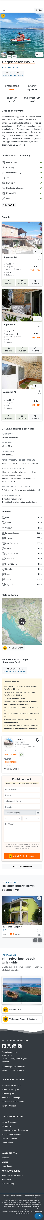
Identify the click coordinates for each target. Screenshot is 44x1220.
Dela (39, 10)
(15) (38, 318)
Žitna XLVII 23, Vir (10, 67)
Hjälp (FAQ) (7, 1166)
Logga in (7, 1180)
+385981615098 (10, 755)
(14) (38, 386)
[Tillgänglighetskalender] (39, 935)
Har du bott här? (13, 74)
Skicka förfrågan (23, 856)
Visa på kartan (15, 648)
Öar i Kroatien (7, 1143)
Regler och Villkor (9, 1070)
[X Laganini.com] (20, 1046)
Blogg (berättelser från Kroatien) (15, 1130)
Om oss (5, 1162)
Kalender (22, 283)
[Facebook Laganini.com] (4, 1046)
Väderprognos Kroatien (11, 1085)
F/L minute (35, 283)
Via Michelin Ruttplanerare (13, 1102)
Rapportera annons (23, 866)
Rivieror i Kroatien (9, 1139)
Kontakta (5, 1158)
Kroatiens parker (8, 1094)
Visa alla (8, 205)
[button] (22, 621)
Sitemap (21, 1070)
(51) (40, 54)
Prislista (8, 283)
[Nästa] (37, 910)
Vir (3, 10)
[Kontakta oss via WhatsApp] (21, 754)
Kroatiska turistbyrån (10, 1090)
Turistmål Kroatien (9, 1122)
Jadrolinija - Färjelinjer (11, 1098)
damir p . (11, 53)
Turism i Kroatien (9, 1106)
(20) (38, 251)
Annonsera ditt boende (13, 1175)
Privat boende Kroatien (11, 1135)
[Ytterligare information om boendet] (39, 930)
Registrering (9, 1184)
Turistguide (6, 1126)
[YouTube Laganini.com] (14, 1046)
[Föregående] (6, 910)
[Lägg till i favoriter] (39, 898)
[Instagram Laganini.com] (9, 1046)
